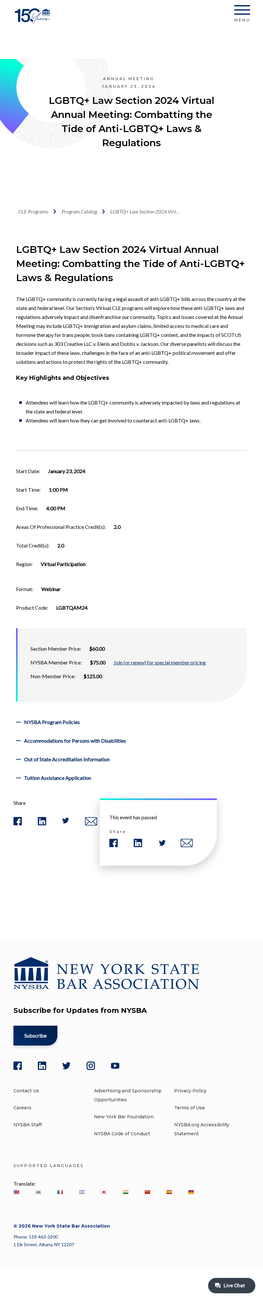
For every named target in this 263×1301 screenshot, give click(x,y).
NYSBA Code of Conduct (122, 1134)
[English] (16, 1192)
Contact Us (26, 1091)
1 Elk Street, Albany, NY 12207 (43, 1244)
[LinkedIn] (42, 1066)
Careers (22, 1108)
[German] (191, 1192)
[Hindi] (125, 1192)
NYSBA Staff (27, 1125)
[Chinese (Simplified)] (147, 1192)
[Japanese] (103, 1192)
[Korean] (38, 1192)
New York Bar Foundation (124, 1117)
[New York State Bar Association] (33, 20)
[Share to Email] (91, 824)
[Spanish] (169, 1192)
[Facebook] (17, 1066)
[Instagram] (91, 1066)
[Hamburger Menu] (242, 11)
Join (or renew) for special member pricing (160, 662)
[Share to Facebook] (17, 823)
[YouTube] (115, 1066)
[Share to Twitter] (65, 822)
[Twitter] (66, 1066)
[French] (60, 1192)
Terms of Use (189, 1108)
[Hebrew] (82, 1192)
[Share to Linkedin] (42, 823)
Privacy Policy (190, 1091)
